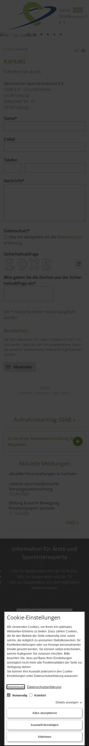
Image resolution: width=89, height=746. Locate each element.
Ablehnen (44, 737)
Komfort (40, 695)
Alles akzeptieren (44, 713)
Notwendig (20, 695)
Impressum (15, 687)
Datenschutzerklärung (44, 687)
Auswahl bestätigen (44, 725)
